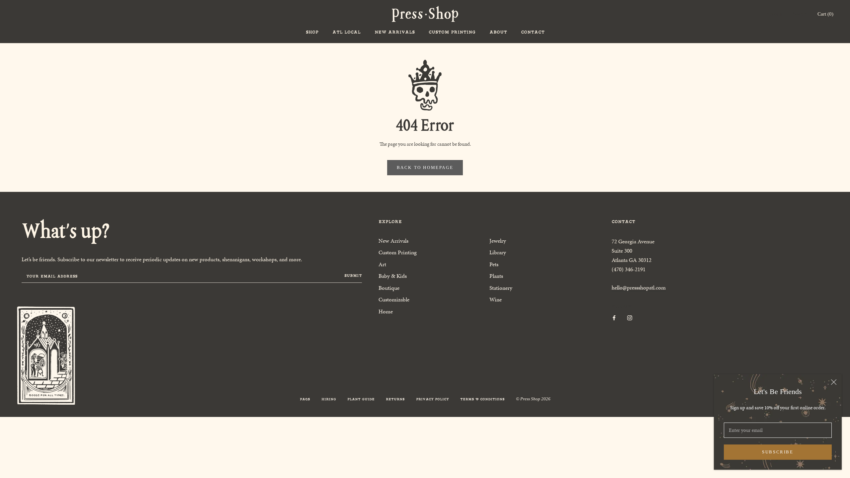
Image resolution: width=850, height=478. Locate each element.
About (498, 32)
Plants (496, 276)
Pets (493, 264)
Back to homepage (425, 167)
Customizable (394, 299)
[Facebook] (614, 317)
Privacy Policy (432, 399)
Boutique (389, 288)
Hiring (328, 399)
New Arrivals (395, 32)
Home (386, 311)
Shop (312, 32)
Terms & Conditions (482, 399)
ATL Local (346, 32)
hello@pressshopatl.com (639, 287)
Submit (353, 275)
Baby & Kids (393, 276)
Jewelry (497, 241)
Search (800, 14)
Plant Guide (361, 399)
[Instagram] (629, 317)
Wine (495, 299)
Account (775, 14)
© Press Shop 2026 (533, 398)
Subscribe (777, 451)
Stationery (500, 288)
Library (497, 252)
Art (382, 264)
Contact (533, 32)
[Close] (834, 382)
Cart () (825, 14)
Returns (395, 399)
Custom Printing (452, 32)
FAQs (305, 399)
